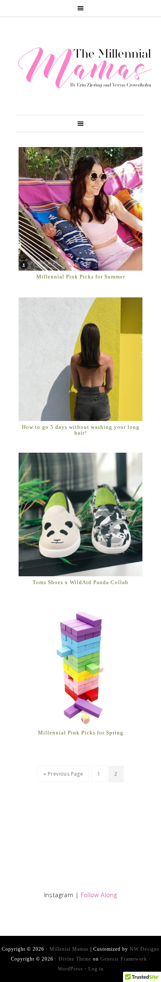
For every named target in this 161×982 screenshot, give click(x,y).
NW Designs (144, 949)
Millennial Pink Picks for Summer (80, 277)
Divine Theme (75, 959)
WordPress (70, 969)
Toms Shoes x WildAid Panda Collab (80, 582)
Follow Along (99, 895)
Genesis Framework (123, 959)
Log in (96, 969)
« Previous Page (63, 773)
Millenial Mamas (69, 949)
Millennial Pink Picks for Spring (80, 732)
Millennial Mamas (85, 68)
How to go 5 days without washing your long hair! (81, 430)
